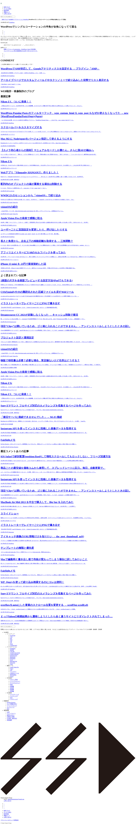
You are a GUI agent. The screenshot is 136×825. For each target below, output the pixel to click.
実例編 (12, 689)
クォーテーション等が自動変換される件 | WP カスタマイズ (20, 51)
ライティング (14, 696)
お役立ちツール (14, 673)
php (11, 638)
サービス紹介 (7, 8)
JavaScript (12, 635)
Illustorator (12, 657)
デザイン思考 (14, 679)
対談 (11, 684)
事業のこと (7, 12)
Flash (11, 664)
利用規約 (16, 820)
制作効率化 (13, 675)
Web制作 (10, 19)
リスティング (14, 699)
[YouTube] (4, 803)
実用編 (12, 691)
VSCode (12, 651)
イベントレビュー (15, 681)
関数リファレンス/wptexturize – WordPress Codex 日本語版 (20, 49)
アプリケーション (18, 19)
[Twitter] (4, 805)
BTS (8, 709)
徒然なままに (10, 715)
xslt (11, 642)
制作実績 (6, 10)
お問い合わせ (7, 13)
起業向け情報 (10, 716)
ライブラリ (13, 671)
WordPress (26, 19)
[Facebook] (4, 806)
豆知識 (12, 688)
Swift (11, 644)
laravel (11, 676)
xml (11, 641)
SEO (11, 697)
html (11, 639)
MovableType (13, 661)
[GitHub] (4, 808)
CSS (11, 637)
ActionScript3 (13, 645)
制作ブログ (7, 7)
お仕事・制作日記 (12, 718)
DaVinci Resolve (11, 702)
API (11, 670)
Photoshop (12, 658)
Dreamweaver (13, 655)
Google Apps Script (15, 652)
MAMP (12, 650)
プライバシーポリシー (7, 820)
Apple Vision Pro (14, 667)
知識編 (12, 686)
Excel (11, 660)
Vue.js (11, 668)
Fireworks (12, 662)
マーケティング (14, 694)
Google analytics (14, 654)
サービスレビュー (15, 683)
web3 (8, 712)
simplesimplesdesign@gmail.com (16, 799)
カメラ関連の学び (12, 704)
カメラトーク (10, 707)
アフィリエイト (11, 713)
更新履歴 (9, 720)
